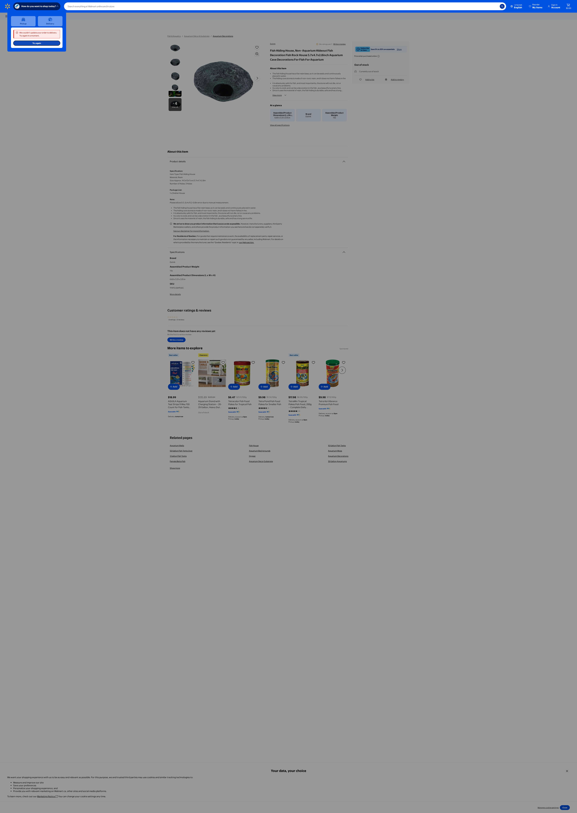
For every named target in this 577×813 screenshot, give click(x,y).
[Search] (502, 6)
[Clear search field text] (495, 6)
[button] (536, 6)
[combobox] (285, 6)
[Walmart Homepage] (7, 6)
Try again (36, 43)
